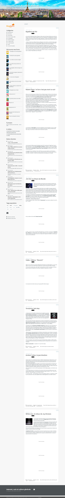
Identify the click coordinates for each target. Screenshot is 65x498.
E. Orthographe (10, 38)
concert (53, 80)
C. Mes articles (10, 35)
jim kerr (51, 251)
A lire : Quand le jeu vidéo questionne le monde (15, 191)
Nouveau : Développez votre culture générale (14, 197)
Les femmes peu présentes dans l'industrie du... (15, 153)
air (54, 80)
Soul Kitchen (40, 367)
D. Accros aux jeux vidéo (11, 36)
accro (11, 209)
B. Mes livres (10, 33)
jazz (52, 405)
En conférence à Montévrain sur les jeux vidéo (15, 159)
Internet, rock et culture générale (22, 5)
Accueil (7, 18)
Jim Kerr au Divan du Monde (36, 179)
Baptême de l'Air (31, 32)
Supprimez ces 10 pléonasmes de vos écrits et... (14, 172)
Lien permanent (29, 80)
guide (11, 207)
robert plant (54, 170)
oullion (20, 205)
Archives (11, 18)
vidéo (8, 209)
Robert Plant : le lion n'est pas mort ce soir (40, 89)
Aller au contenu (2, 0)
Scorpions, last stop (32, 308)
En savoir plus (39, 497)
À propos (15, 18)
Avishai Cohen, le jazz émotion (36, 355)
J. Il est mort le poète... (11, 45)
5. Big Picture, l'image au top (11, 132)
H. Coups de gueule (11, 42)
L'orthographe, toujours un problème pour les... (15, 178)
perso (11, 205)
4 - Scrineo (8, 135)
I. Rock (9, 44)
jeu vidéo (18, 207)
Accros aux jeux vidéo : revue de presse (15, 166)
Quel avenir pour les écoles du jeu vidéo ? (14, 184)
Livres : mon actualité (13, 142)
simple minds (48, 251)
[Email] (7, 14)
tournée (52, 346)
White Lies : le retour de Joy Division (38, 414)
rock (14, 207)
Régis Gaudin (48, 367)
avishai (54, 405)
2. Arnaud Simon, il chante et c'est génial (13, 131)
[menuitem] (8, 18)
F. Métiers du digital (11, 39)
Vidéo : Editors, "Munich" (34, 260)
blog (7, 205)
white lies (53, 479)
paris (27, 81)
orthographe (15, 205)
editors (51, 299)
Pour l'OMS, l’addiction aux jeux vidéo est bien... (15, 147)
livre (7, 207)
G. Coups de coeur (10, 41)
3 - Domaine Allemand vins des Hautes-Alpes (13, 133)
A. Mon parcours (10, 32)
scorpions (49, 346)
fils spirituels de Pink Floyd (51, 418)
